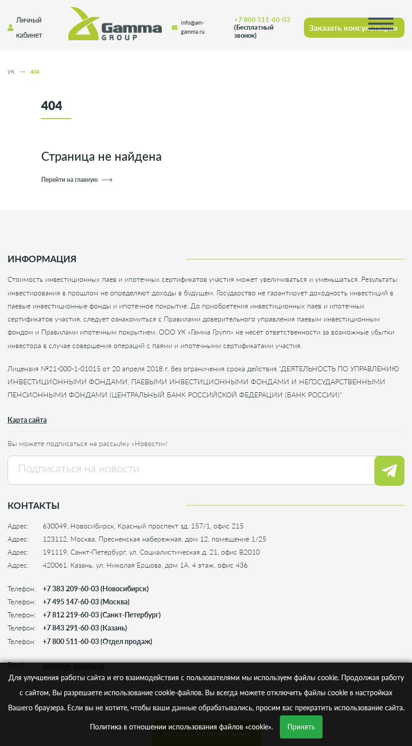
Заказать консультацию (353, 27)
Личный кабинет (29, 27)
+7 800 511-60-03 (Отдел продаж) (97, 641)
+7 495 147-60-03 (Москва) (86, 601)
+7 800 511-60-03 (262, 27)
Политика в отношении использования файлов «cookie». (181, 726)
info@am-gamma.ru (192, 27)
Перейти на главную (69, 179)
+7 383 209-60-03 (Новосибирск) (96, 588)
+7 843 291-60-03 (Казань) (85, 627)
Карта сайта (27, 419)
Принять (301, 726)
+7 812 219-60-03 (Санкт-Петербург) (102, 614)
